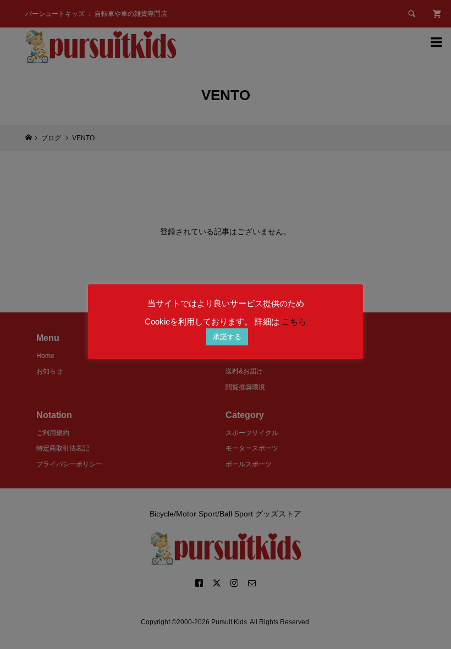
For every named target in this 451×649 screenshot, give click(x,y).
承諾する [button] (227, 337)
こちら (294, 321)
